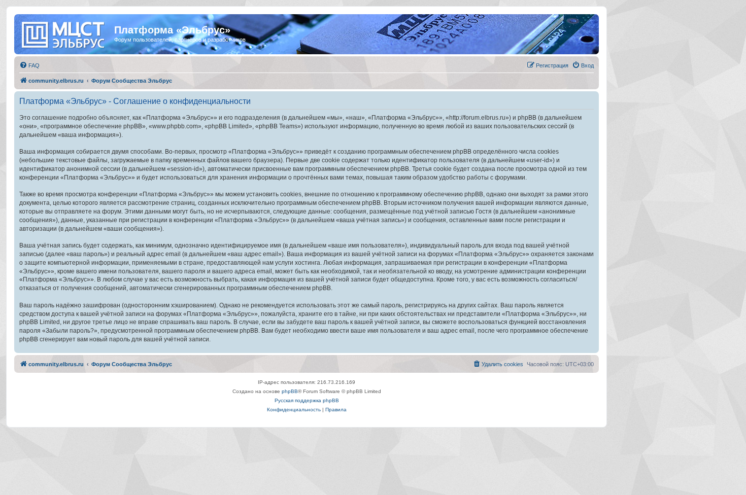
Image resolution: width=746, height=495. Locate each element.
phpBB (290, 391)
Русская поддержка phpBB (307, 400)
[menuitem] (29, 65)
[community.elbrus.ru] (65, 33)
